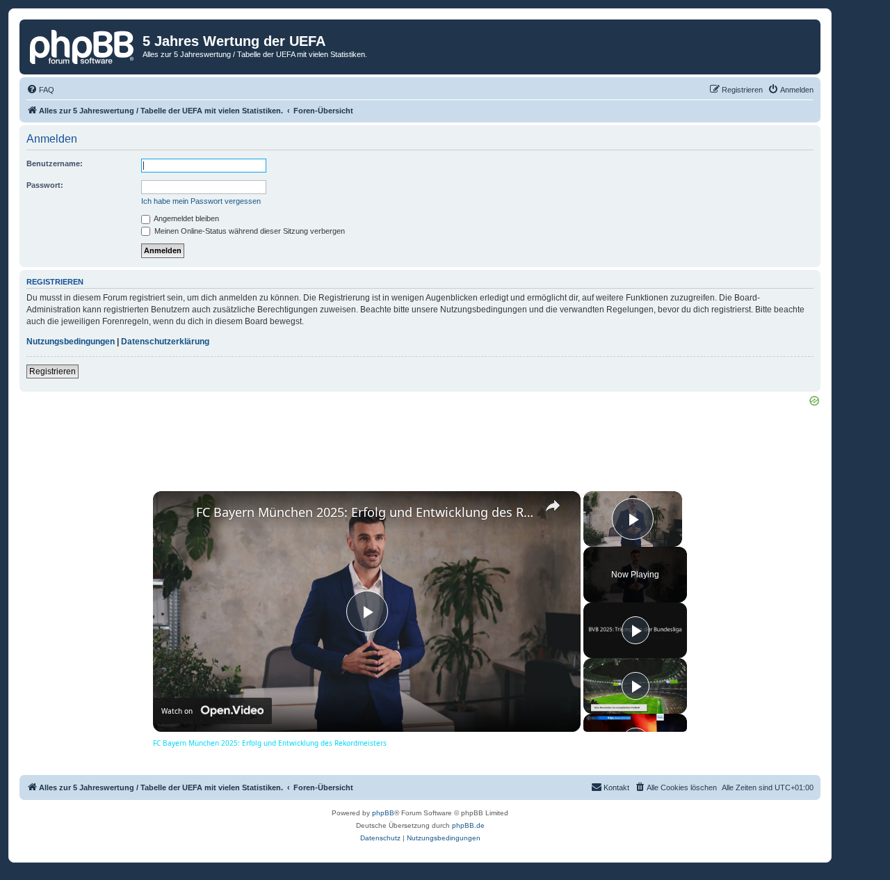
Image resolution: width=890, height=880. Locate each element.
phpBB (383, 813)
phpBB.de (468, 825)
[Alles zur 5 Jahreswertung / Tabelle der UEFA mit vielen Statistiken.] (83, 45)
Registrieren (52, 371)
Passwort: (44, 185)
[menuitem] (40, 89)
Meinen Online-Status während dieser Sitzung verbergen (248, 231)
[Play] (635, 630)
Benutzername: (54, 163)
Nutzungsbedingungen (70, 341)
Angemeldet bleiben (185, 218)
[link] (175, 513)
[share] (552, 505)
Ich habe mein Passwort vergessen (201, 201)
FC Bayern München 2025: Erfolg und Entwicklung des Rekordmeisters (364, 512)
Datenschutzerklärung (165, 341)
